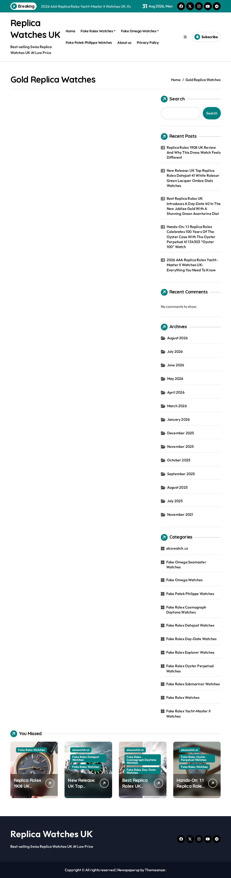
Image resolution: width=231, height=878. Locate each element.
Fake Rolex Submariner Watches (193, 684)
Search (177, 99)
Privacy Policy (148, 42)
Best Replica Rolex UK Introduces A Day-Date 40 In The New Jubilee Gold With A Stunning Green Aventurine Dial (194, 206)
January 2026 (178, 419)
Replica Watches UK (51, 833)
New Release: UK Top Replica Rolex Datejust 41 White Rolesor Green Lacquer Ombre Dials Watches (193, 178)
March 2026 (177, 406)
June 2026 (175, 365)
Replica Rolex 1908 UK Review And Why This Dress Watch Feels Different (194, 152)
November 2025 (180, 446)
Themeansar (155, 870)
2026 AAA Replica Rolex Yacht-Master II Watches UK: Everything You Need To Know (192, 265)
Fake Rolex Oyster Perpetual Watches (190, 668)
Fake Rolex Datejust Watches (190, 625)
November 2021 (180, 514)
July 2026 (175, 351)
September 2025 (181, 474)
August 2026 (177, 338)
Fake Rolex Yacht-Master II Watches (188, 713)
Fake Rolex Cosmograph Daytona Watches (186, 609)
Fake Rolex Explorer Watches (190, 652)
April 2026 (176, 392)
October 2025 (178, 460)
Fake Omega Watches (138, 31)
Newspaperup (128, 870)
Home (70, 31)
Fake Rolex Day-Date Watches (191, 638)
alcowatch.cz (177, 548)
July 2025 (175, 501)
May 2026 (175, 378)
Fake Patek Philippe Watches (89, 42)
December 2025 (180, 433)
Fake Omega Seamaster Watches (186, 564)
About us (124, 42)
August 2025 (177, 487)
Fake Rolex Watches (97, 31)
